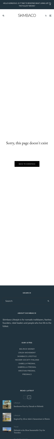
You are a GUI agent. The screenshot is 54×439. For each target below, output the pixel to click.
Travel (16, 427)
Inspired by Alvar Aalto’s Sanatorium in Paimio (32, 419)
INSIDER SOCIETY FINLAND (27, 360)
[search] (48, 301)
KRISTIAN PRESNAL (27, 371)
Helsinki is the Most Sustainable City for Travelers (29, 431)
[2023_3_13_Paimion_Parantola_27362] (7, 417)
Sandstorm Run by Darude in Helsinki (28, 406)
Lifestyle (17, 403)
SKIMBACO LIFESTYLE (27, 356)
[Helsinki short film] (7, 429)
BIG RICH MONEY (27, 349)
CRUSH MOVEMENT (27, 352)
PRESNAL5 (27, 374)
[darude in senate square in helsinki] (7, 404)
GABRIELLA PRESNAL (27, 367)
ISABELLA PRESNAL (27, 363)
